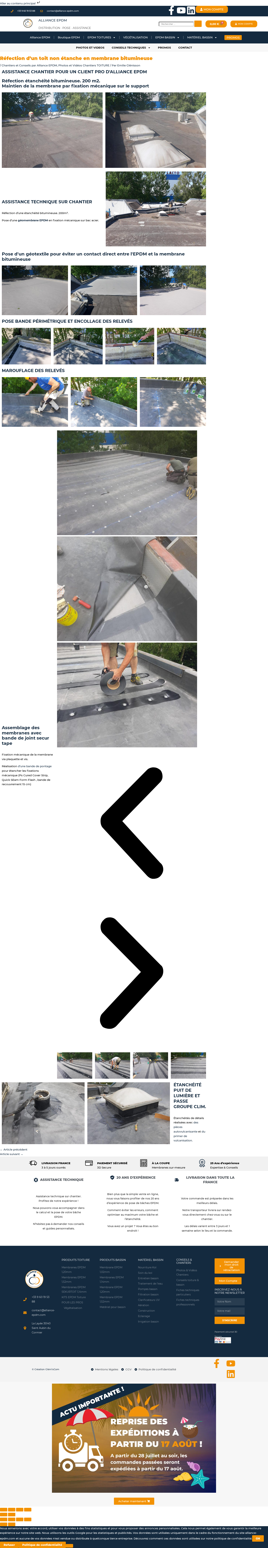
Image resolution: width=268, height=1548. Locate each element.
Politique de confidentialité (42, 1545)
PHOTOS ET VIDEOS (90, 47)
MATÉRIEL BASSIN (200, 37)
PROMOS (164, 47)
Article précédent (13, 1149)
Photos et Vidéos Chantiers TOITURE (83, 65)
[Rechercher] (198, 24)
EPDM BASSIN (165, 37)
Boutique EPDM (69, 37)
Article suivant (11, 1154)
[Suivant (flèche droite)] (11, 1514)
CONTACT (185, 47)
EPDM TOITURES (99, 37)
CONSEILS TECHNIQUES (129, 47)
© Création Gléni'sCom (45, 1369)
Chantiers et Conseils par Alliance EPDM (29, 65)
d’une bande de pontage (35, 766)
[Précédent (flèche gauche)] (3, 1514)
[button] (131, 824)
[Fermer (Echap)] (27, 1519)
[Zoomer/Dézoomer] (27, 1509)
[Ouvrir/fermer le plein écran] (19, 1509)
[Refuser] (69, 1546)
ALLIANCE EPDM (52, 20)
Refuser (9, 1545)
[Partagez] (19, 1519)
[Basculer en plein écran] (11, 1519)
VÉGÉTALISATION (135, 37)
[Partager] (11, 1509)
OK (258, 1538)
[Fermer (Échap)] (3, 1509)
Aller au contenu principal (18, 3)
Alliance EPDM (40, 37)
